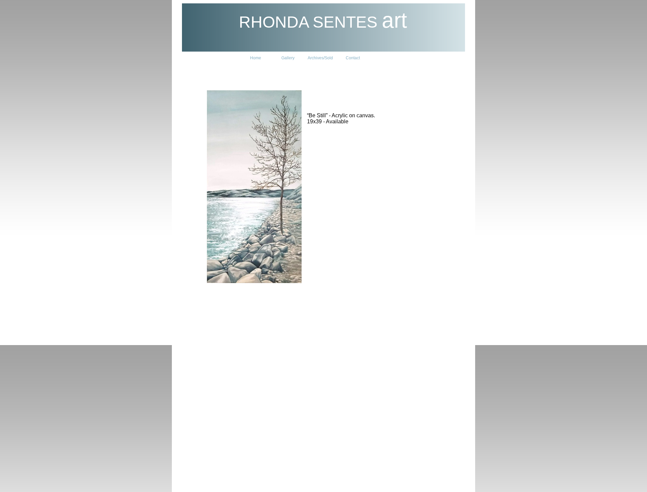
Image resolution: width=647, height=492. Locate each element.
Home (255, 58)
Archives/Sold (320, 58)
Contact (353, 58)
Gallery (288, 58)
